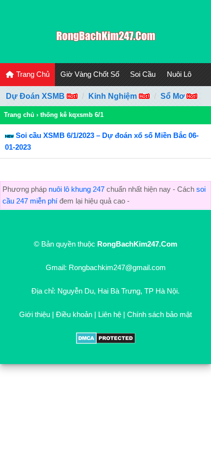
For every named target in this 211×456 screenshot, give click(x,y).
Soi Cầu (143, 74)
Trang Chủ (32, 74)
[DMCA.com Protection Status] (105, 341)
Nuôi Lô (179, 74)
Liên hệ (109, 314)
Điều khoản (74, 314)
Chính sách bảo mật (159, 314)
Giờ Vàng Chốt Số (89, 74)
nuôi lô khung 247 (77, 189)
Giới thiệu (34, 314)
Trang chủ (19, 114)
